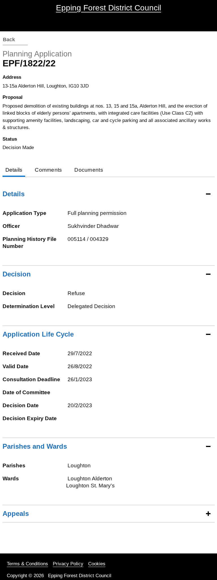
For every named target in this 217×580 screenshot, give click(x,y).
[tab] (14, 170)
